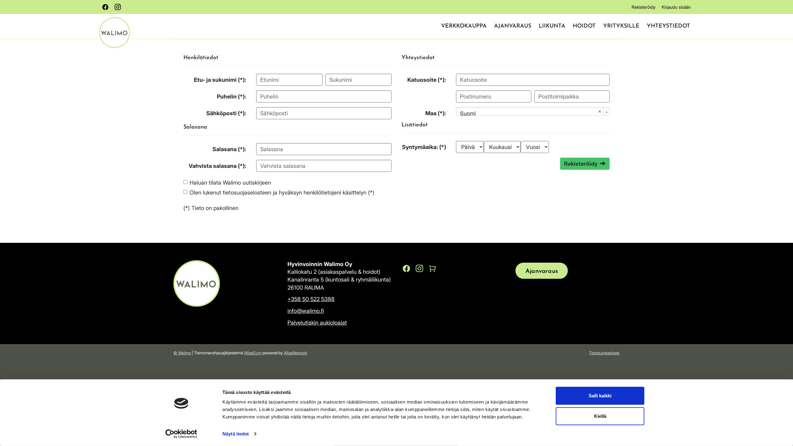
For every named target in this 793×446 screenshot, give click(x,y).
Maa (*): (435, 113)
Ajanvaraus (512, 26)
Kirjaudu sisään (676, 7)
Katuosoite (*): (426, 80)
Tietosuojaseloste (604, 352)
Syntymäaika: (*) (424, 147)
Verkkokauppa (464, 26)
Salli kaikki (600, 395)
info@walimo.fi (305, 311)
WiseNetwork (295, 352)
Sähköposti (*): (226, 113)
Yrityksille (621, 26)
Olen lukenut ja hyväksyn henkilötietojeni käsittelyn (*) (282, 192)
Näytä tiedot (235, 433)
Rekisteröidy (643, 7)
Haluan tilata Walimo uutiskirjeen (230, 182)
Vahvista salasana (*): (217, 166)
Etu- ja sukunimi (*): (220, 80)
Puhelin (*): (231, 96)
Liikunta (552, 26)
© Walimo (182, 352)
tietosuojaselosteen (247, 192)
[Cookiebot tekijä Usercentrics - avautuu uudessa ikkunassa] (181, 434)
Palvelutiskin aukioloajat (317, 322)
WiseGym (252, 352)
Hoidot (584, 26)
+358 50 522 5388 (311, 299)
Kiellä (600, 415)
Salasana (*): (229, 149)
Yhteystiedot (668, 26)
